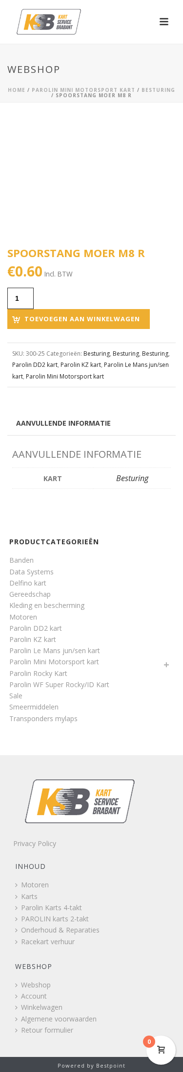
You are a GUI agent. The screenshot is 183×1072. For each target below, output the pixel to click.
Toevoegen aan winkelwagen (82, 318)
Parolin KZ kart (81, 365)
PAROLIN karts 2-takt (55, 918)
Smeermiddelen (34, 706)
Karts (29, 896)
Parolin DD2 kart (35, 365)
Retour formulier (47, 1030)
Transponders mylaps (43, 718)
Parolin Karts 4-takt (51, 907)
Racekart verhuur (48, 941)
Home (16, 89)
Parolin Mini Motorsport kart (83, 89)
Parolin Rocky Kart (38, 673)
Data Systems (31, 571)
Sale (15, 695)
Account (34, 996)
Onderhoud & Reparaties (60, 929)
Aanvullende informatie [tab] (63, 423)
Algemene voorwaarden (59, 1018)
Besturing (158, 89)
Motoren (23, 617)
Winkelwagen (41, 1007)
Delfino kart (27, 583)
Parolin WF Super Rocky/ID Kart (59, 684)
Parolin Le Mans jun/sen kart (54, 650)
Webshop (36, 984)
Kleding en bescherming (46, 605)
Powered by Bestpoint (91, 1065)
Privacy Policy (34, 843)
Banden (21, 560)
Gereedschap (30, 594)
